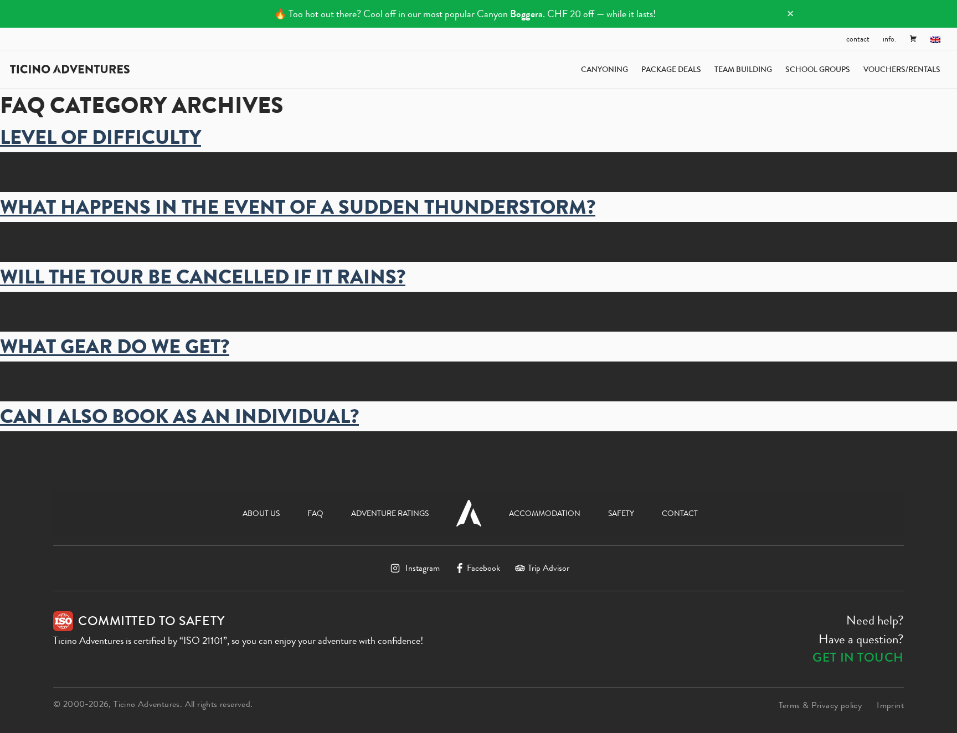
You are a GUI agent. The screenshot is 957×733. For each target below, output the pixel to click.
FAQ (315, 513)
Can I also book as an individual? (179, 416)
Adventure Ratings (390, 513)
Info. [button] (889, 38)
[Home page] (70, 69)
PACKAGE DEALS (671, 69)
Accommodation (544, 513)
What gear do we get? (114, 346)
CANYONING (604, 69)
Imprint (890, 705)
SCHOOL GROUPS (817, 69)
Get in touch (858, 657)
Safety (621, 513)
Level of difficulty (100, 137)
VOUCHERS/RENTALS (901, 69)
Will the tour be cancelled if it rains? (202, 276)
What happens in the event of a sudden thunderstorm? (297, 207)
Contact (857, 38)
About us (261, 513)
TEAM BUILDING (743, 69)
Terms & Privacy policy (820, 705)
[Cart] (913, 39)
